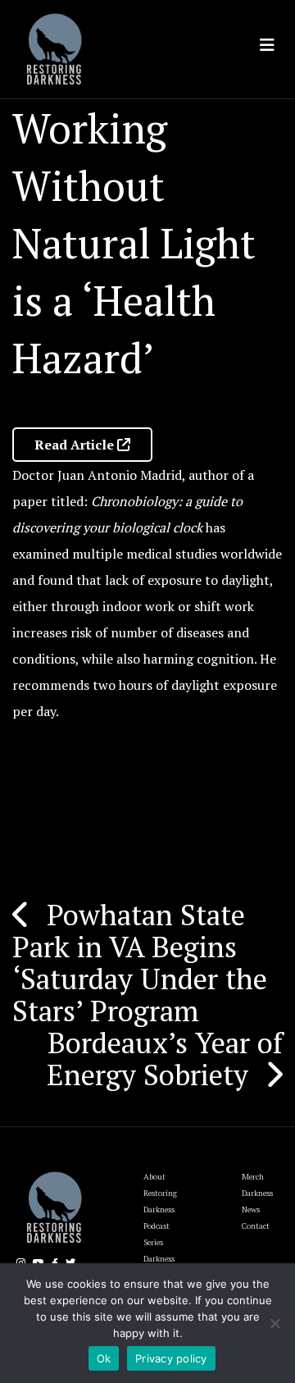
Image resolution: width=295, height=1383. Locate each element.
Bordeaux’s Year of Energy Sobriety (165, 1058)
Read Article (75, 445)
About (154, 1176)
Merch (253, 1176)
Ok (104, 1358)
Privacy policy (171, 1358)
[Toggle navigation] (267, 45)
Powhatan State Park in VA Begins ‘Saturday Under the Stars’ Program (139, 962)
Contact (256, 1226)
